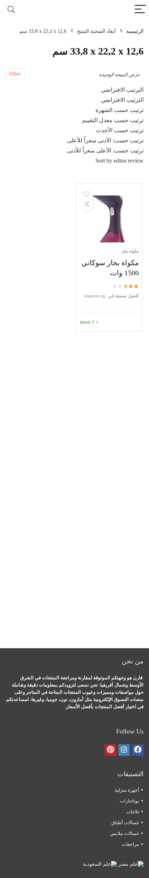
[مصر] (130, 864)
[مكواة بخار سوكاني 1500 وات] (109, 218)
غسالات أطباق (125, 822)
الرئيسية (135, 31)
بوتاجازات (129, 801)
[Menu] (140, 9)
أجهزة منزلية (127, 790)
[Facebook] (138, 750)
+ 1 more (89, 322)
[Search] (11, 9)
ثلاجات (132, 811)
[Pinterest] (110, 750)
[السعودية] (100, 864)
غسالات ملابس (124, 833)
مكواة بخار (130, 251)
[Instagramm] (124, 750)
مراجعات (130, 844)
